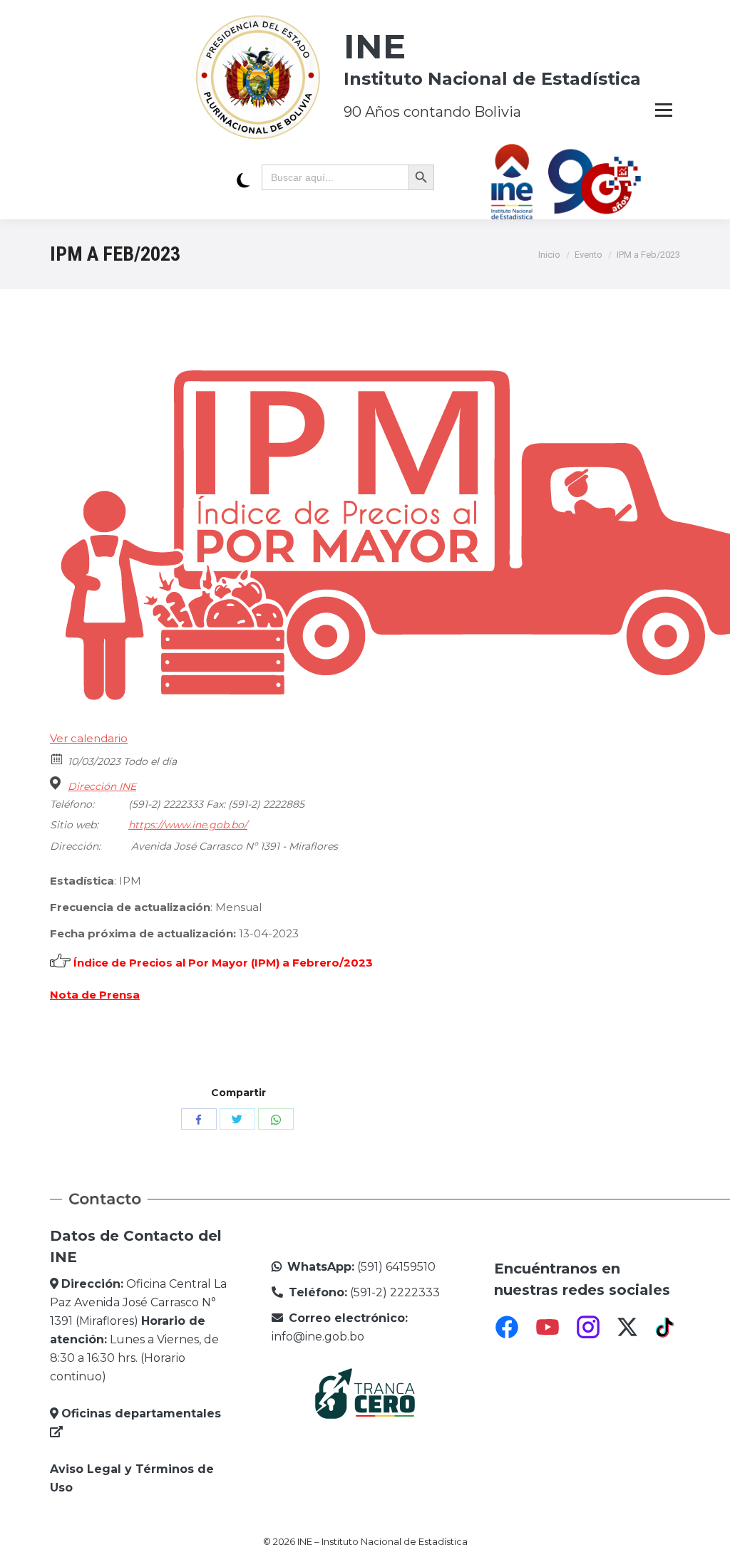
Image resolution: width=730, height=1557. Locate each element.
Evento (588, 254)
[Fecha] (57, 758)
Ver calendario (89, 738)
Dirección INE (102, 786)
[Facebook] (506, 1327)
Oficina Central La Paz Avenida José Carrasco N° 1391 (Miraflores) (138, 1302)
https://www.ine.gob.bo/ (187, 824)
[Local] (57, 783)
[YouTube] (547, 1327)
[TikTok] (666, 1327)
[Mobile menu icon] (663, 110)
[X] (627, 1327)
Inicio (549, 254)
